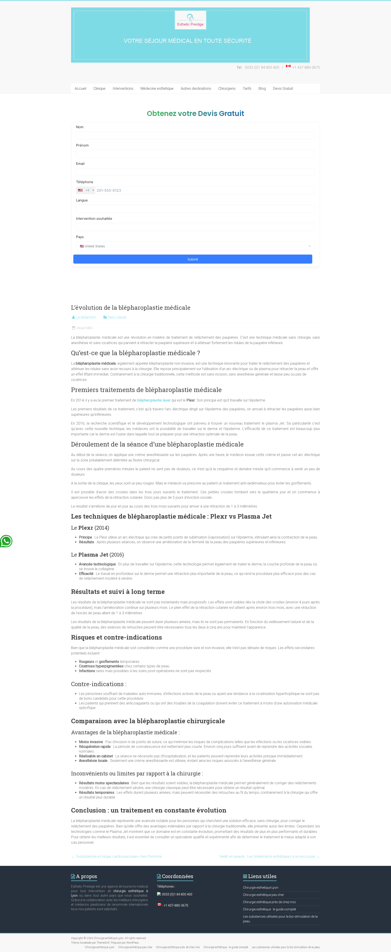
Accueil (80, 88)
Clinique (99, 88)
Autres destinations (196, 88)
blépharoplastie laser (154, 400)
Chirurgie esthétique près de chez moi (269, 902)
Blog (262, 88)
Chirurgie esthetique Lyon (260, 887)
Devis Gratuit (283, 88)
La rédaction (86, 317)
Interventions (123, 88)
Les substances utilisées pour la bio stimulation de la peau (286, 947)
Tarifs (247, 88)
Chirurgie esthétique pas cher (263, 895)
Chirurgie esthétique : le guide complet (269, 909)
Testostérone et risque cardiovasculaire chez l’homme (116, 856)
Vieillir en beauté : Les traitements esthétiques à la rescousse (269, 856)
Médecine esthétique (157, 88)
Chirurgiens (227, 88)
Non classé (117, 317)
